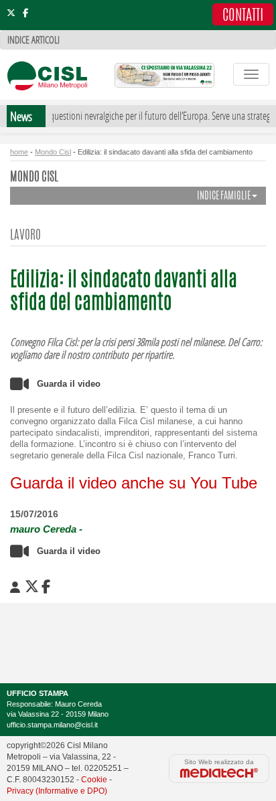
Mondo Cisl (53, 152)
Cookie (94, 779)
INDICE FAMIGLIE (224, 196)
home (19, 152)
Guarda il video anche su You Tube (133, 483)
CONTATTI (242, 16)
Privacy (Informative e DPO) (57, 791)
